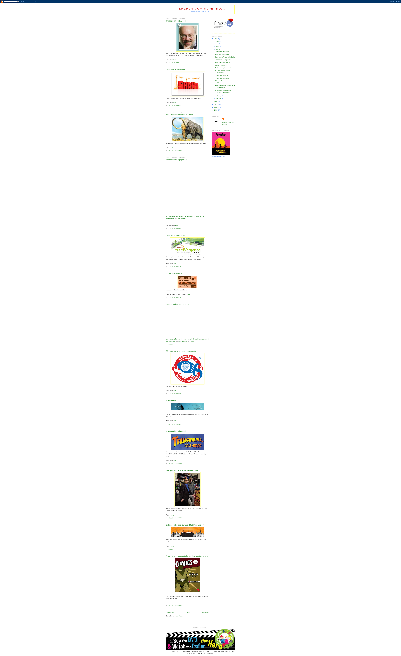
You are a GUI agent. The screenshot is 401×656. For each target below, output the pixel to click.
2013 (216, 39)
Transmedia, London (174, 400)
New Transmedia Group (176, 235)
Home (188, 612)
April (217, 46)
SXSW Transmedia (174, 273)
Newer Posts (170, 612)
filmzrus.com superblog (201, 8)
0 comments (178, 62)
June (217, 41)
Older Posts (205, 612)
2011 (216, 104)
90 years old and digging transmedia (181, 351)
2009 (216, 110)
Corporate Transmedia (175, 70)
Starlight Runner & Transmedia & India (182, 470)
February (219, 96)
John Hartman (183, 341)
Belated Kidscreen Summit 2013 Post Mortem (185, 525)
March (218, 49)
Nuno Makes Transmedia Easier (179, 115)
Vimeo (192, 341)
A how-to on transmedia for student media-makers (187, 556)
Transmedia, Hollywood (176, 21)
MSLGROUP (182, 218)
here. (174, 60)
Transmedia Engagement (176, 160)
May (217, 44)
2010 (216, 107)
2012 (216, 102)
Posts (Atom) (178, 616)
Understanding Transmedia (177, 304)
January (218, 98)
